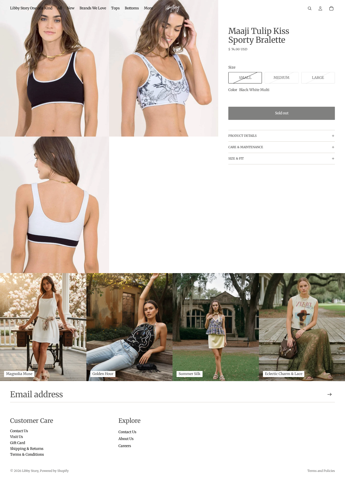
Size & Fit (236, 159)
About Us (126, 438)
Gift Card (17, 442)
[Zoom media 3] (54, 205)
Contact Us (19, 431)
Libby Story (30, 471)
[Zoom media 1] (54, 68)
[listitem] (148, 8)
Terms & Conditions (27, 454)
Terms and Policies (321, 471)
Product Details (242, 136)
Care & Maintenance (245, 147)
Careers (124, 445)
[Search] (309, 8)
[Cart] (331, 8)
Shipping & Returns (26, 448)
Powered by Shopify (54, 471)
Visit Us (16, 436)
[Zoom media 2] (163, 68)
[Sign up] (329, 394)
